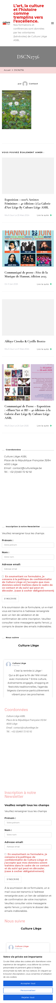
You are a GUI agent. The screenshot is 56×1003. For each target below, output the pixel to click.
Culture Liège (19, 663)
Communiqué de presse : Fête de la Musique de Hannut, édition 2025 (26, 274)
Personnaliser (28, 990)
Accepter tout (28, 983)
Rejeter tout (28, 997)
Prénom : (7, 540)
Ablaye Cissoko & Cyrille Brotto (25, 341)
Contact (33, 84)
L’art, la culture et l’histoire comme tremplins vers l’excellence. (28, 13)
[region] (28, 978)
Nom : (5, 552)
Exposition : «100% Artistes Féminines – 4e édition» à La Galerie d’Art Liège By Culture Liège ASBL (27, 203)
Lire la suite (43, 215)
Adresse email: (11, 564)
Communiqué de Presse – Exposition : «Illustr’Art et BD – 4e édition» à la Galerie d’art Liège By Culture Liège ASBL (27, 412)
